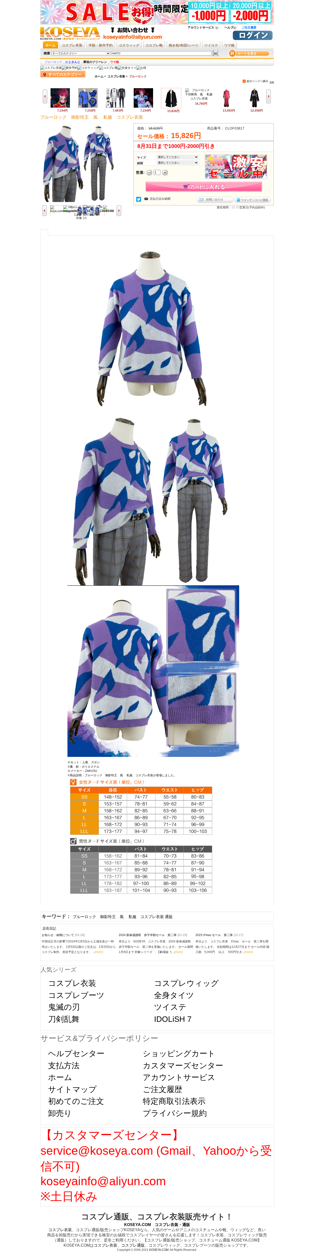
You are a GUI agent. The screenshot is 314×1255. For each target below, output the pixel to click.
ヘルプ (228, 27)
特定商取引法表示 (174, 1101)
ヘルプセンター (76, 1053)
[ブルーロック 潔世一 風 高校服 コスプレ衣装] (254, 107)
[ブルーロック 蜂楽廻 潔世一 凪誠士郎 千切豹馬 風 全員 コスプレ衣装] (88, 107)
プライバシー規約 (175, 1113)
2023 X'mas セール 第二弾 (219, 935)
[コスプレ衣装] (51, 68)
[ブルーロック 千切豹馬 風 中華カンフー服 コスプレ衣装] (226, 107)
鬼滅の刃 (64, 1007)
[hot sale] (141, 68)
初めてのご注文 (76, 1101)
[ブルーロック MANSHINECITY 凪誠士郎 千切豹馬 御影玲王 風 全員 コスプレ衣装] (116, 107)
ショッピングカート (179, 1053)
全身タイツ (174, 995)
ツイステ (170, 1007)
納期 (140, 163)
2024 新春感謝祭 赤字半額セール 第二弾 (153, 935)
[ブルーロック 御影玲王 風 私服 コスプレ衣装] (171, 107)
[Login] (253, 39)
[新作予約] (70, 68)
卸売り (60, 1113)
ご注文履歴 (249, 27)
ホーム (99, 76)
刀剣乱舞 (63, 1019)
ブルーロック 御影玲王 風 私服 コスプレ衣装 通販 (123, 917)
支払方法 (63, 1065)
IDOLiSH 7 (173, 1019)
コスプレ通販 (133, 1245)
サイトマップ (72, 1089)
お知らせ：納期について (63, 935)
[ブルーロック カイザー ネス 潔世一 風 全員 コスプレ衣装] (60, 107)
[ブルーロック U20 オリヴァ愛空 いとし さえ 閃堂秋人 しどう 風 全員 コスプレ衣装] (143, 107)
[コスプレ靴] (108, 68)
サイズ (141, 157)
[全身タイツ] (127, 68)
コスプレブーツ (76, 995)
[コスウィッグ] (88, 68)
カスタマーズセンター (183, 1065)
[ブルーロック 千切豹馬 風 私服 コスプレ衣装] (199, 98)
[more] (99, 952)
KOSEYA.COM (159, 1250)
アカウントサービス (201, 27)
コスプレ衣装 (116, 76)
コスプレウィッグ (186, 983)
